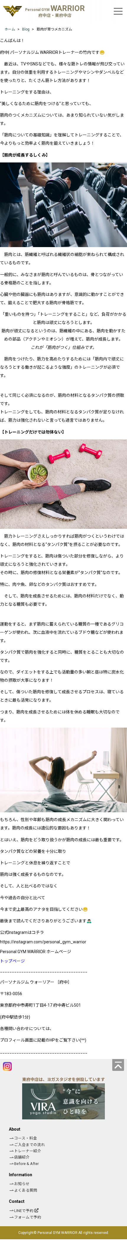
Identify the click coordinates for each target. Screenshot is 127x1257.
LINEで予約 (23, 1210)
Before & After (26, 1163)
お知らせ (22, 1184)
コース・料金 (25, 1138)
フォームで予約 (27, 1217)
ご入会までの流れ (29, 1144)
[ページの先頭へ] (118, 1065)
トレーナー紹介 (27, 1151)
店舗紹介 (22, 1157)
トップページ (12, 961)
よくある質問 (25, 1190)
